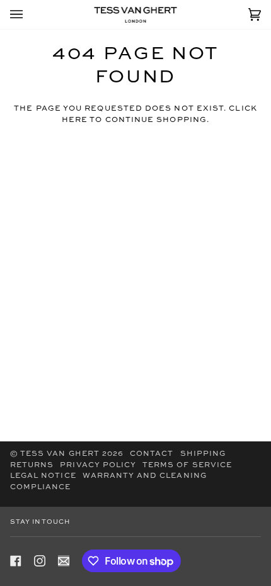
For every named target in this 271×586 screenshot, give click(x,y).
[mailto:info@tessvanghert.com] (63, 561)
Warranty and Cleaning (145, 476)
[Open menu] (29, 14)
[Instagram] (39, 561)
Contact (151, 454)
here (75, 120)
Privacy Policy (98, 465)
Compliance (40, 487)
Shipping (203, 454)
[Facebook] (15, 561)
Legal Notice (43, 476)
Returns (32, 465)
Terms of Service (187, 465)
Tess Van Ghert (60, 454)
